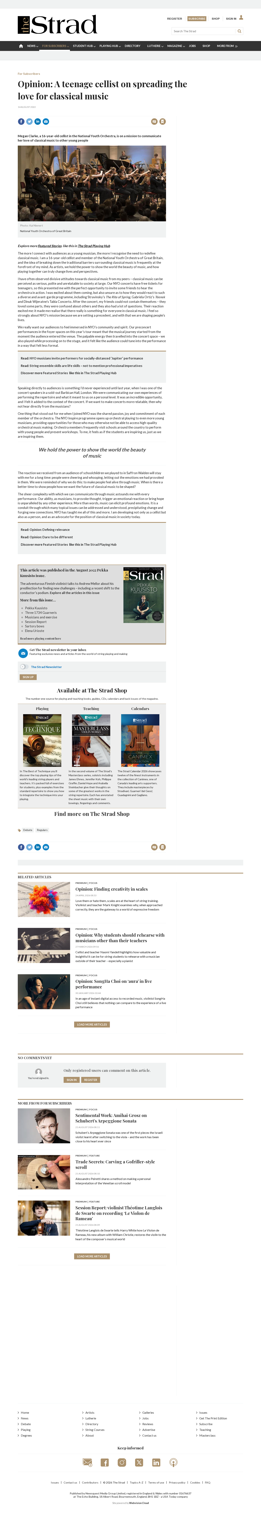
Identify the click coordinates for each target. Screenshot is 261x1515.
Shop (216, 18)
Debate (27, 830)
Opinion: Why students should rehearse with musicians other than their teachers (120, 937)
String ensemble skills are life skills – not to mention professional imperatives (86, 366)
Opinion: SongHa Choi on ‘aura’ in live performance (113, 984)
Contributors (90, 1482)
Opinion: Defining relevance (50, 530)
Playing (42, 708)
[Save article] (162, 121)
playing (63, 698)
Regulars (42, 830)
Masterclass (207, 1435)
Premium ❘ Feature (87, 1156)
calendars (113, 698)
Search (239, 31)
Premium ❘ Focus (86, 883)
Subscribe (196, 18)
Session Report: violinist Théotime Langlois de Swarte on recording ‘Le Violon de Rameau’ (118, 1213)
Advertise (148, 1429)
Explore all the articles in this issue (75, 593)
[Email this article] (45, 121)
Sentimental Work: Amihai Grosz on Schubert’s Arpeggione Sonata (111, 1118)
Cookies (195, 1482)
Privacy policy (177, 1482)
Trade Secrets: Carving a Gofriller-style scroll (115, 1164)
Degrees (26, 1435)
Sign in (115, 113)
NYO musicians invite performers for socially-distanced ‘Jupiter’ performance (86, 358)
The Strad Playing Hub (94, 246)
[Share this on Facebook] (21, 121)
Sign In (231, 18)
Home (25, 1412)
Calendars (140, 708)
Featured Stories (50, 246)
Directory (91, 1424)
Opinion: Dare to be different (51, 537)
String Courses (95, 1429)
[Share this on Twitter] (29, 121)
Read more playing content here (40, 638)
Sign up (28, 677)
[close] (166, 113)
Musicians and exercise (41, 617)
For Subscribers (29, 73)
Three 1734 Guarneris (41, 613)
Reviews (147, 1424)
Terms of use (156, 1482)
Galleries (148, 1412)
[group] (225, 46)
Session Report (36, 622)
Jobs (145, 1418)
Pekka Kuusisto (36, 608)
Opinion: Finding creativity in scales (111, 889)
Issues (203, 1412)
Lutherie (90, 1418)
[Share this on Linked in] (37, 121)
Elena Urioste (34, 631)
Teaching (91, 708)
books (87, 698)
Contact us (149, 1435)
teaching (78, 698)
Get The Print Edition (213, 1418)
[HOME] (21, 46)
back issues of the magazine (141, 698)
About (89, 1435)
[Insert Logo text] (57, 32)
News (24, 1418)
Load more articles (92, 1024)
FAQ (207, 1482)
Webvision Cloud (139, 1503)
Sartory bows (34, 626)
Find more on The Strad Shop (92, 813)
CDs (103, 698)
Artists (89, 1412)
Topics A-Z (136, 1482)
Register (174, 18)
